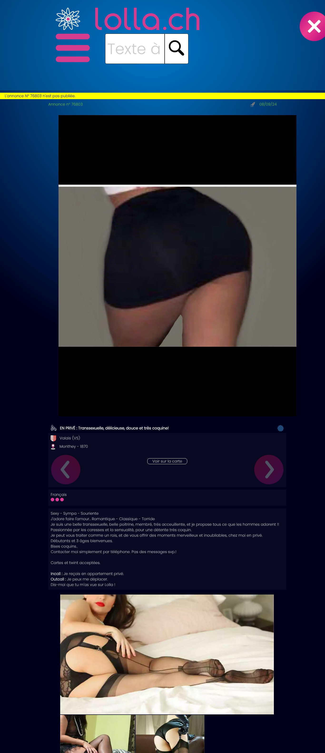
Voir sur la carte (167, 461)
